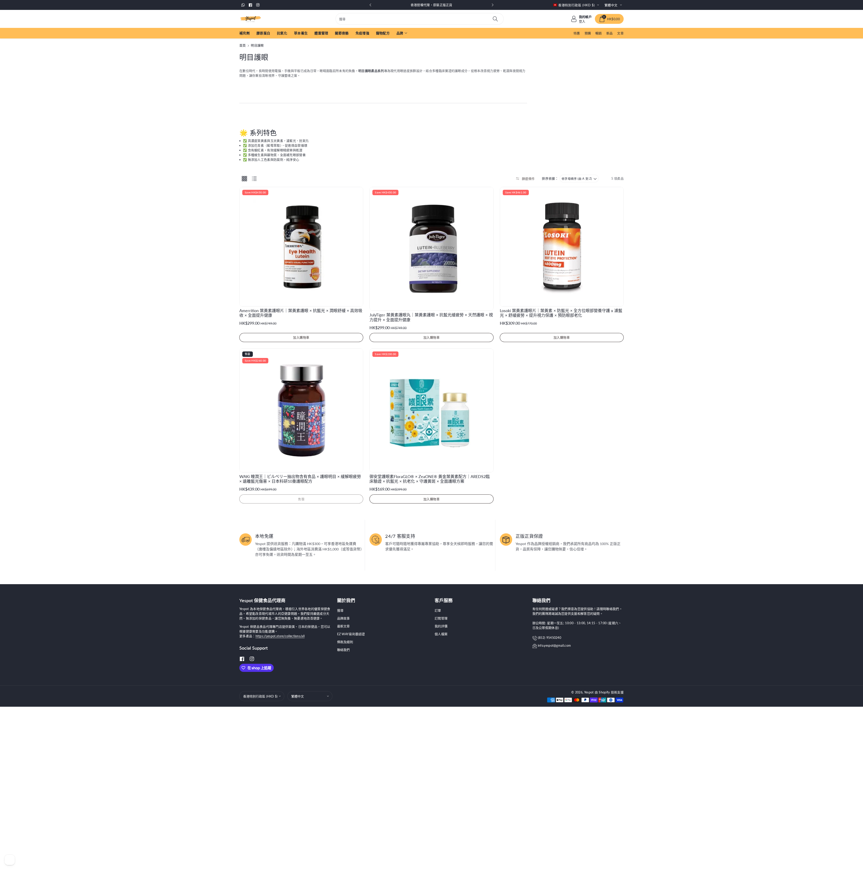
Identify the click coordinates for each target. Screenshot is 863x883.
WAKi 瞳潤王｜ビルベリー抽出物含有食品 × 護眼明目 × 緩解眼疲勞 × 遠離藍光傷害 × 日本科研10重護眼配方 (300, 479)
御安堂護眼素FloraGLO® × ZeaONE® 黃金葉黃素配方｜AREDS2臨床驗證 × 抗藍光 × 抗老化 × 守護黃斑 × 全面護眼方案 (429, 479)
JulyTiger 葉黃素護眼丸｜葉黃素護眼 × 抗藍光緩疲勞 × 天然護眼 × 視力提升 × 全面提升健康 (431, 317)
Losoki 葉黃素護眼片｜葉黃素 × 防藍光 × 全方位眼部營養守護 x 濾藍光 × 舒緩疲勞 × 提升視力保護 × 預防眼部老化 (561, 313)
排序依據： (550, 178)
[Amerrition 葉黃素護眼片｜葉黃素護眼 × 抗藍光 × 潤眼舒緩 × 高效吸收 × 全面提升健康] (301, 246)
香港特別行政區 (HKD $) (260, 696)
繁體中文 (297, 696)
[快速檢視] (356, 193)
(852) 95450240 (549, 637)
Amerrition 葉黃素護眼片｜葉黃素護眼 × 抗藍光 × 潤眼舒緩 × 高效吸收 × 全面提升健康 (300, 313)
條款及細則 (345, 642)
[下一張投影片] (493, 5)
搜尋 (340, 610)
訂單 (438, 610)
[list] (254, 178)
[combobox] (419, 19)
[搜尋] (495, 19)
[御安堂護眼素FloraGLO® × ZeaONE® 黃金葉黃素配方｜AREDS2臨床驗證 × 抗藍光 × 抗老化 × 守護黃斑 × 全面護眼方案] (431, 410)
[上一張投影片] (370, 5)
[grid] (244, 178)
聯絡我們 (343, 650)
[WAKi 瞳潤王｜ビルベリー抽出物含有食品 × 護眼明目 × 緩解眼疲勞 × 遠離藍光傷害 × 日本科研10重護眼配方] (301, 410)
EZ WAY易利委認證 (351, 634)
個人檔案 (441, 634)
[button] (609, 19)
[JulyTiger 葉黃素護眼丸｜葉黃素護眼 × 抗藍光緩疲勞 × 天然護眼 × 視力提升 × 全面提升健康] (431, 249)
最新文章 (343, 626)
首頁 (242, 45)
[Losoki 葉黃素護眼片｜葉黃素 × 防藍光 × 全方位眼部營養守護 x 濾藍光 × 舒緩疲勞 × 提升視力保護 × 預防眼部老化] (561, 246)
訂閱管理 (441, 618)
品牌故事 (343, 618)
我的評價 (441, 626)
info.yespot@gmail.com (554, 645)
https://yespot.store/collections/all (280, 636)
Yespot (589, 692)
